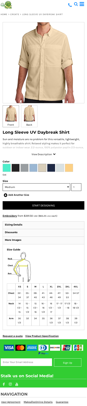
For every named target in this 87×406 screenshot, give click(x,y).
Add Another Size (18, 194)
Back (29, 124)
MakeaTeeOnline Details (38, 401)
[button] (76, 4)
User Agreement (10, 401)
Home (4, 14)
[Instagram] (10, 384)
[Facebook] (4, 384)
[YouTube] (17, 384)
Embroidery (10, 215)
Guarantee (62, 401)
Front (10, 124)
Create (14, 14)
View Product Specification (42, 335)
